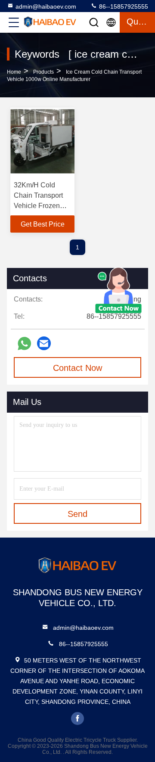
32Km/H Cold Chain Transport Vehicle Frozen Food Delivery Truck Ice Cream (39, 205)
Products (43, 72)
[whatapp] (24, 343)
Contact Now (77, 368)
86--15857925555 (122, 6)
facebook (77, 718)
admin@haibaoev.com (46, 6)
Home (14, 72)
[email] (44, 343)
